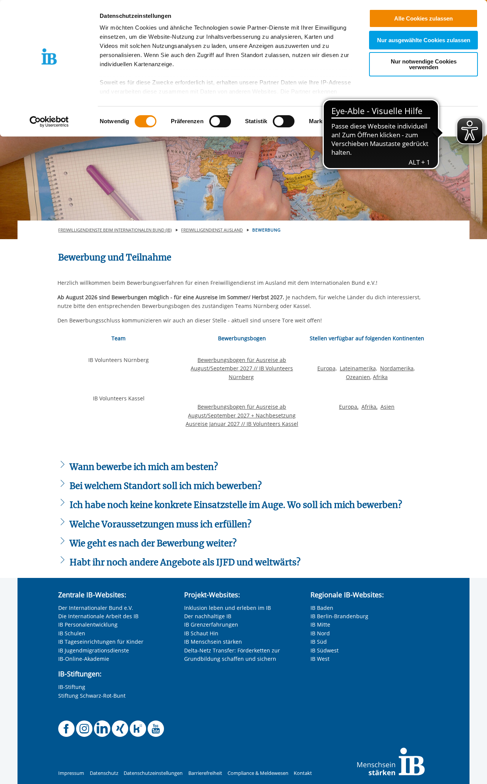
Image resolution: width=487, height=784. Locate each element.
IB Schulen (71, 633)
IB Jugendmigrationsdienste (93, 650)
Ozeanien (358, 377)
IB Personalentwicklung (88, 624)
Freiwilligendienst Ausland (212, 230)
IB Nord (320, 633)
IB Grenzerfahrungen (211, 624)
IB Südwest (324, 650)
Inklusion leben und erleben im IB (227, 607)
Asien (387, 406)
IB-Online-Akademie (83, 658)
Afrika (380, 377)
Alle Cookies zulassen (423, 18)
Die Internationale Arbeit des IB (98, 616)
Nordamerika (397, 368)
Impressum (71, 773)
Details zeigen (396, 121)
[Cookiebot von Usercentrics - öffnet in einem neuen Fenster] (49, 121)
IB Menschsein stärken (213, 641)
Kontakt (303, 773)
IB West (319, 658)
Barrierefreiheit (205, 773)
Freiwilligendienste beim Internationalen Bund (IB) (115, 230)
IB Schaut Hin (201, 633)
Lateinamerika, (358, 368)
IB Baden (321, 607)
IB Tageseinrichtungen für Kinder (100, 641)
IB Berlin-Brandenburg (339, 616)
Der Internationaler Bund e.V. (95, 607)
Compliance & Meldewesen (258, 773)
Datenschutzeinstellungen (153, 773)
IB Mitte (320, 624)
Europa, (327, 368)
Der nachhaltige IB (207, 616)
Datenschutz (104, 773)
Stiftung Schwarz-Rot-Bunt (92, 695)
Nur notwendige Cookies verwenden (424, 64)
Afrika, (369, 406)
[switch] (220, 121)
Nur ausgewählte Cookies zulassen (423, 40)
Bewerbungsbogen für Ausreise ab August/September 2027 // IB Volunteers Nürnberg (242, 368)
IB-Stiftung (71, 686)
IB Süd (318, 641)
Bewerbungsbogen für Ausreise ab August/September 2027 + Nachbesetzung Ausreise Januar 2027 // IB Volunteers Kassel (242, 415)
